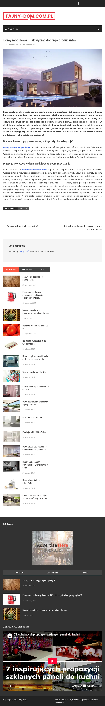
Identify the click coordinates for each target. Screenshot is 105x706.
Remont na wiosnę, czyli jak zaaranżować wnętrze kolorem (35, 497)
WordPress (76, 699)
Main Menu (13, 28)
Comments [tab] (26, 269)
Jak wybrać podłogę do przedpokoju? (32, 278)
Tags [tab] (42, 269)
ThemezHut (60, 702)
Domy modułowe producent (17, 147)
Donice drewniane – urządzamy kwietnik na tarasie (35, 312)
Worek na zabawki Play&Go (34, 372)
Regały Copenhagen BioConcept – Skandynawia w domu (35, 465)
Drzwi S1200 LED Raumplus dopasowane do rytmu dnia (34, 448)
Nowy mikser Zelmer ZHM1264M (31, 481)
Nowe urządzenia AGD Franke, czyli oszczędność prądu (35, 357)
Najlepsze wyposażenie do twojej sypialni (34, 342)
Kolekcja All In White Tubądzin (35, 432)
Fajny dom (22, 699)
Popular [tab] (11, 269)
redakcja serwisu (30, 44)
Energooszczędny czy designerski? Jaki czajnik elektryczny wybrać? (33, 295)
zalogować (23, 251)
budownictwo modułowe (34, 169)
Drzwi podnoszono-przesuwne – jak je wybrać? (35, 403)
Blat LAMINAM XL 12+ (32, 417)
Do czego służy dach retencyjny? (22, 226)
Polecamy (23, 209)
